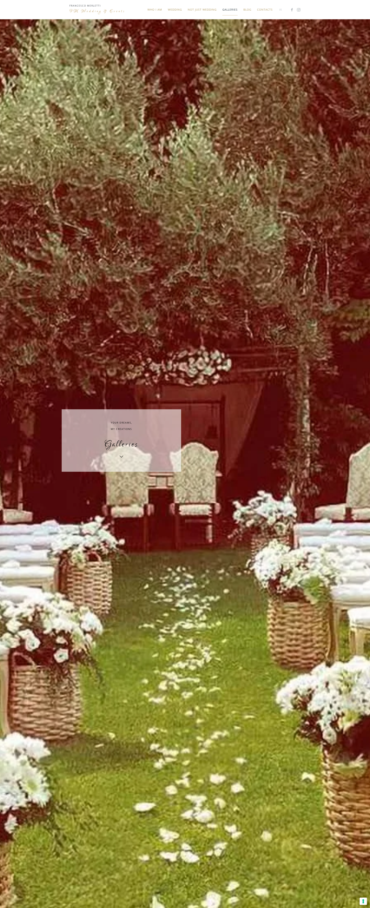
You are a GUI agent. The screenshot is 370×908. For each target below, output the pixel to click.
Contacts (265, 9)
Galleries (230, 9)
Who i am (154, 9)
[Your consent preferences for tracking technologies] (363, 901)
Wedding (175, 9)
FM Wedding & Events (97, 11)
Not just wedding (202, 9)
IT (280, 9)
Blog (247, 9)
